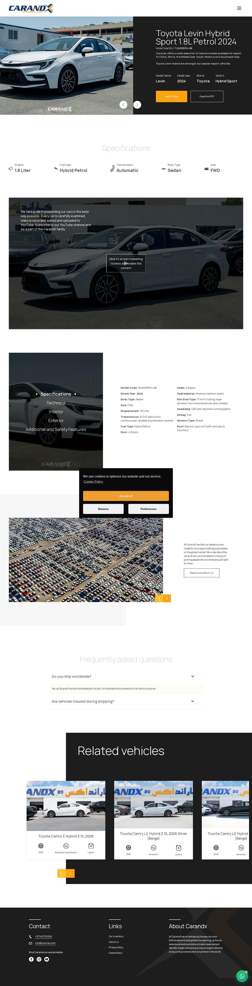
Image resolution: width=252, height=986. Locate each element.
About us (114, 942)
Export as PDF (207, 96)
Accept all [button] (126, 496)
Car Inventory (116, 936)
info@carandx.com (45, 943)
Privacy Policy (116, 947)
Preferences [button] (149, 508)
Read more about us (201, 573)
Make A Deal (171, 96)
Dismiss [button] (103, 508)
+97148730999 (43, 936)
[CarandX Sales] (242, 976)
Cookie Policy (93, 481)
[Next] (70, 873)
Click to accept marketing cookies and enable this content (126, 263)
